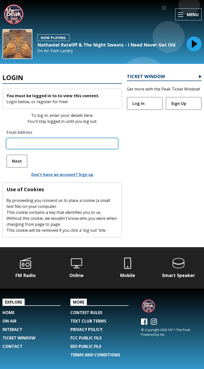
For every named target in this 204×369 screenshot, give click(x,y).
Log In (138, 103)
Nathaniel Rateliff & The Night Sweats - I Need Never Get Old (106, 45)
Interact (12, 329)
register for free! (52, 101)
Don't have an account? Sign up (62, 174)
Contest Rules (86, 312)
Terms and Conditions (95, 355)
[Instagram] (154, 323)
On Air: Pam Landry (55, 50)
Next (17, 161)
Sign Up (178, 103)
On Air (9, 321)
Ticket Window (146, 76)
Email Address (19, 132)
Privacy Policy (86, 329)
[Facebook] (144, 323)
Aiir (162, 334)
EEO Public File (85, 346)
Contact (12, 346)
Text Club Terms (88, 321)
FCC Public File (86, 338)
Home (8, 312)
